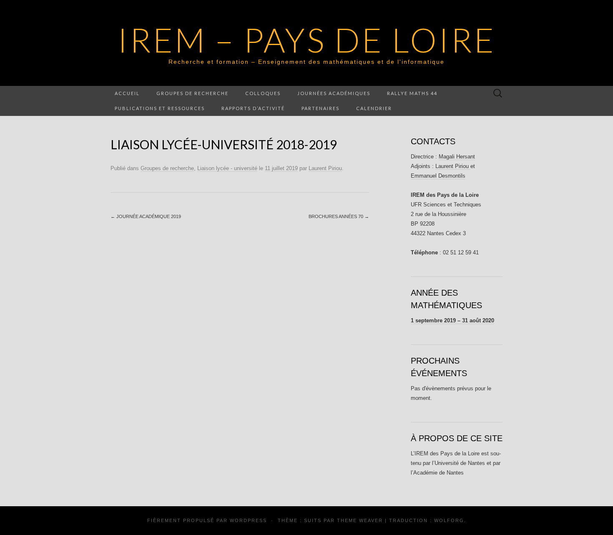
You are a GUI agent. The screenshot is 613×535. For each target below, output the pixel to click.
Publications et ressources (160, 108)
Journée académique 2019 (146, 216)
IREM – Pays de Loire (307, 40)
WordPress (248, 520)
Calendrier (374, 108)
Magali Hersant (457, 156)
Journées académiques (333, 93)
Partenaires (320, 108)
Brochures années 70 (339, 216)
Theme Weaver (360, 520)
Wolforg (449, 520)
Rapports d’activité (253, 108)
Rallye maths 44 (412, 93)
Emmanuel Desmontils (438, 176)
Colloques (263, 93)
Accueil (127, 93)
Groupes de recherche (192, 93)
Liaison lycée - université (227, 168)
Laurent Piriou (325, 168)
